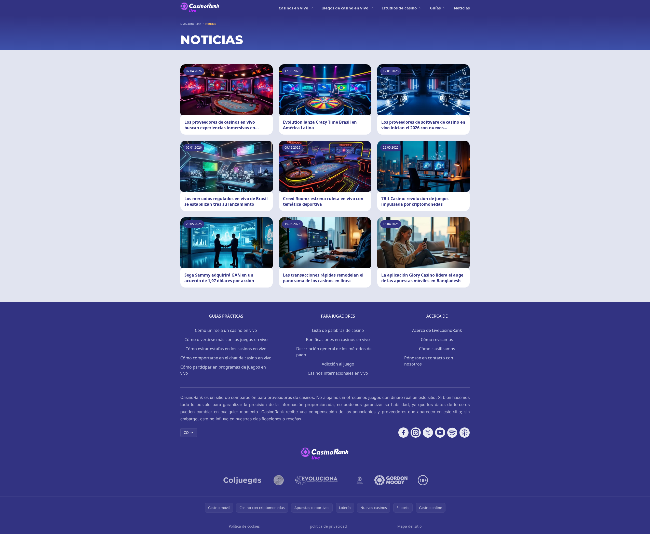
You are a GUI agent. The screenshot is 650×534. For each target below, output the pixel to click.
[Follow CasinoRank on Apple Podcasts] (464, 432)
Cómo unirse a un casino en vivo (226, 330)
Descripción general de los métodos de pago (334, 352)
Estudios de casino (399, 7)
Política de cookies (244, 526)
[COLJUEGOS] (242, 480)
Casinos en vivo (293, 7)
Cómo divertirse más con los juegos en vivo (226, 339)
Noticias (462, 7)
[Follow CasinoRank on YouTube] (440, 432)
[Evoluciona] (319, 480)
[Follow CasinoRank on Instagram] (416, 432)
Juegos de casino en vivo (344, 7)
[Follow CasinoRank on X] (428, 432)
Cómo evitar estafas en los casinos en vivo (225, 348)
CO (186, 432)
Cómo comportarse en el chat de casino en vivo (226, 358)
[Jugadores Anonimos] (279, 480)
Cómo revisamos (437, 339)
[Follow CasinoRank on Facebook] (403, 432)
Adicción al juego (338, 364)
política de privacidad (328, 526)
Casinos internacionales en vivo (338, 373)
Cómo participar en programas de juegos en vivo (223, 370)
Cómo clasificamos (437, 348)
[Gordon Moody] (391, 480)
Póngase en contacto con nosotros (428, 361)
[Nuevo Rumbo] (359, 480)
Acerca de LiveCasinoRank (437, 330)
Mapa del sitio (409, 526)
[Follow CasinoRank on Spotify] (452, 432)
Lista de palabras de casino (338, 330)
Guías (435, 7)
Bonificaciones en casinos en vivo (338, 339)
